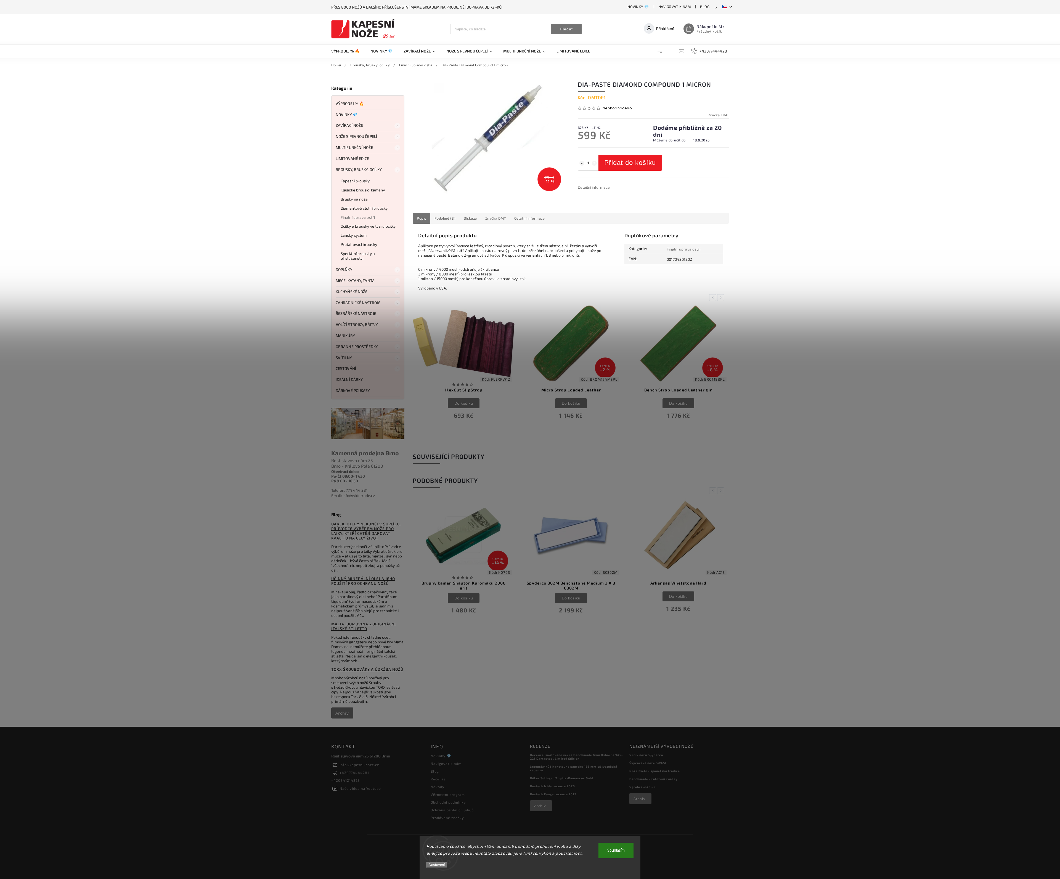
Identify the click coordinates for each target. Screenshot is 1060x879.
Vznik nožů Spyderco (646, 755)
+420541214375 (345, 780)
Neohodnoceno (617, 108)
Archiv (342, 712)
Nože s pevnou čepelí (356, 136)
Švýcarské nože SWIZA (647, 763)
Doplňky (344, 269)
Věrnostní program (448, 794)
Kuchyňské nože (351, 291)
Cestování (346, 368)
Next (721, 298)
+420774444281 (354, 772)
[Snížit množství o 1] (581, 163)
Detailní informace (594, 187)
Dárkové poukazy (353, 390)
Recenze (438, 779)
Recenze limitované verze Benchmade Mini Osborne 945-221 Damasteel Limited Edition (576, 756)
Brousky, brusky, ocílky (359, 169)
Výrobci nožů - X (642, 787)
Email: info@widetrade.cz (353, 495)
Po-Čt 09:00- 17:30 (348, 476)
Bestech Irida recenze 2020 (552, 786)
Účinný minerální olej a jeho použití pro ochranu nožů (363, 581)
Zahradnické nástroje (358, 302)
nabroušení (555, 250)
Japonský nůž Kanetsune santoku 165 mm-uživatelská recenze (573, 768)
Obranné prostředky (357, 346)
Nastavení (437, 865)
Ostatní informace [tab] (529, 218)
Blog (704, 6)
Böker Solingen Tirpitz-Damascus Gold (561, 778)
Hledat (566, 29)
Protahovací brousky (359, 244)
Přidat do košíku (630, 162)
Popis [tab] (421, 218)
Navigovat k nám (674, 6)
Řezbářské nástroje (356, 313)
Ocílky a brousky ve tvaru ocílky (368, 226)
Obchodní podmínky (448, 802)
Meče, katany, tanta (355, 280)
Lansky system (354, 235)
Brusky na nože (354, 199)
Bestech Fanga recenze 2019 (553, 794)
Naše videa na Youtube (360, 788)
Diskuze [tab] (470, 218)
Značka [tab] (495, 218)
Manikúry (345, 335)
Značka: (718, 115)
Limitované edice (352, 158)
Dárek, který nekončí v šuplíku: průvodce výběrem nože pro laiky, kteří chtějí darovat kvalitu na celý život (366, 531)
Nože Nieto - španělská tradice (654, 771)
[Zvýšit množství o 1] (594, 163)
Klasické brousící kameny (363, 190)
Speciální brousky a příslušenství (358, 255)
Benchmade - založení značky (653, 779)
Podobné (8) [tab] (445, 218)
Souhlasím (616, 850)
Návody (437, 787)
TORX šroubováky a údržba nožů (367, 669)
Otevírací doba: (345, 471)
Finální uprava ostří (358, 217)
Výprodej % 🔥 (350, 103)
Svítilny (344, 357)
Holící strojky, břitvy (357, 324)
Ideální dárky (349, 379)
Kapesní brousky (355, 180)
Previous (713, 298)
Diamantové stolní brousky (364, 208)
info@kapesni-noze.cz (359, 764)
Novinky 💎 (638, 6)
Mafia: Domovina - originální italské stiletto (363, 626)
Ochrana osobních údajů (452, 810)
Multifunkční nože (354, 147)
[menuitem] (348, 51)
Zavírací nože (349, 125)
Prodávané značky (447, 817)
